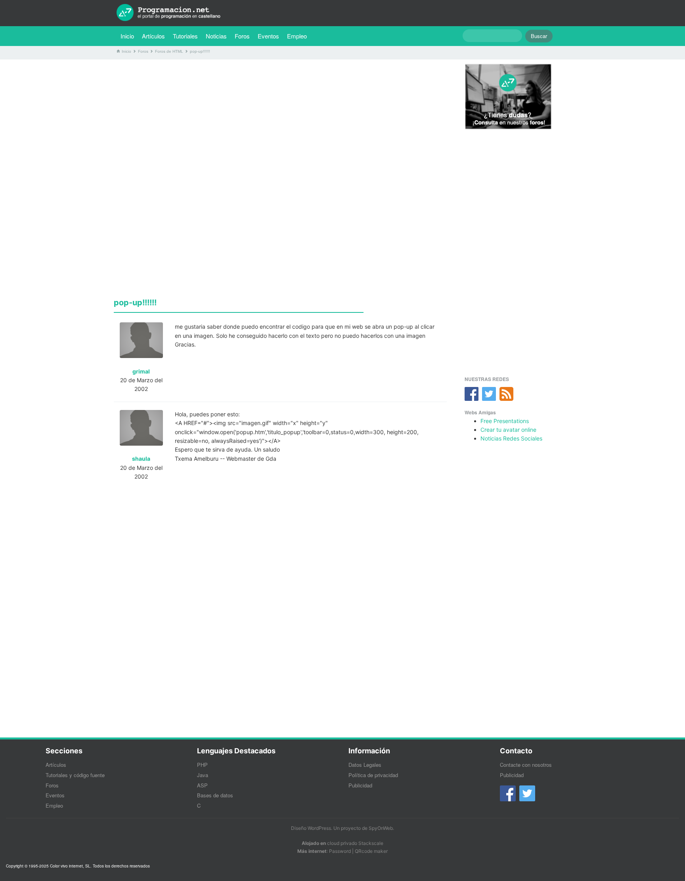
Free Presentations (504, 421)
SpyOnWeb (381, 828)
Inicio (127, 36)
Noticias (216, 36)
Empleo (297, 36)
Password (340, 851)
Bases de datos (215, 795)
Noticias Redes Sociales (511, 438)
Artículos (153, 36)
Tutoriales (187, 35)
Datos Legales (364, 764)
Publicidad (360, 785)
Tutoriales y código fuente (75, 775)
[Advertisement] (280, 120)
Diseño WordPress (311, 828)
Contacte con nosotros (526, 764)
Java (202, 775)
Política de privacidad (373, 775)
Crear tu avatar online (508, 429)
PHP (202, 764)
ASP (202, 785)
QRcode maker (371, 851)
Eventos (268, 36)
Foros (242, 36)
